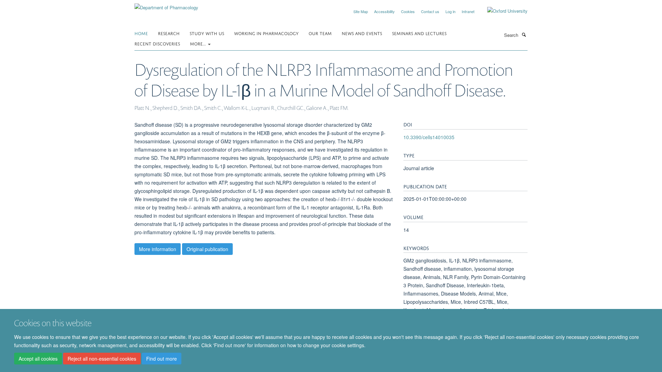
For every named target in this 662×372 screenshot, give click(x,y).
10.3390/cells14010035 (428, 137)
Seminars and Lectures (419, 33)
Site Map (360, 11)
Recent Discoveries (157, 43)
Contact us (430, 11)
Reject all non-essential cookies (102, 358)
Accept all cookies (38, 358)
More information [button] (157, 249)
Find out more (161, 358)
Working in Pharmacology (266, 33)
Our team (320, 33)
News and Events (362, 33)
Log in (450, 11)
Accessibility (384, 11)
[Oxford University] (502, 11)
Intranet (468, 11)
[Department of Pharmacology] (166, 5)
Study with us (207, 33)
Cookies (408, 11)
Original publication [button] (207, 249)
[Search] (524, 34)
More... (198, 43)
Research (169, 33)
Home (141, 33)
